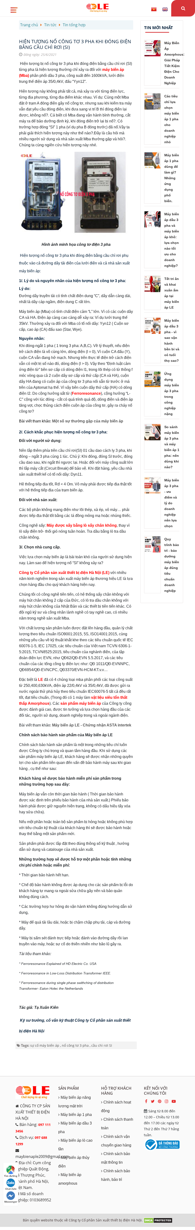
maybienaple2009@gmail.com (42, 1156)
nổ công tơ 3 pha (75, 1045)
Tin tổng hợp (74, 24)
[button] (14, 8)
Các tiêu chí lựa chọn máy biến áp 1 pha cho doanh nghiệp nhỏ (171, 119)
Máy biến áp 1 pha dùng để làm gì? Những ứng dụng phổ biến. (171, 178)
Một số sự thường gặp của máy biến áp (87, 421)
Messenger (10, 1201)
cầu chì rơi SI (101, 1045)
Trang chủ (29, 24)
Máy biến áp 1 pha (76, 1115)
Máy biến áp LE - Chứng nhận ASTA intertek (91, 725)
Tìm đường (10, 1175)
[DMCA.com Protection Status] (158, 1220)
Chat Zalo (10, 1188)
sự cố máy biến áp (44, 1045)
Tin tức (50, 24)
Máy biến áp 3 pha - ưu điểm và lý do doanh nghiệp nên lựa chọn (171, 503)
